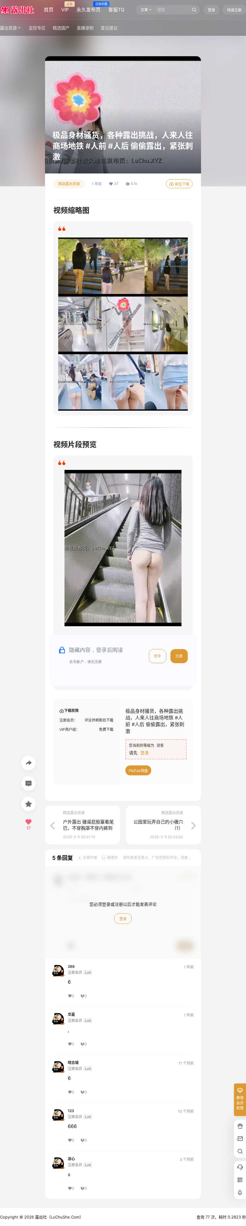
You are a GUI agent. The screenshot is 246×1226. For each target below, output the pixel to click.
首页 (48, 10)
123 (71, 1111)
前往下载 (182, 184)
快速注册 (234, 10)
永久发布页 (88, 7)
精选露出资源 (69, 184)
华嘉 (71, 1014)
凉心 (71, 1159)
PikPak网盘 (138, 770)
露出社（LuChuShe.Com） (58, 1217)
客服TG (116, 10)
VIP (65, 7)
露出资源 (8, 27)
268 (71, 966)
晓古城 (73, 1063)
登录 (211, 10)
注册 (179, 656)
